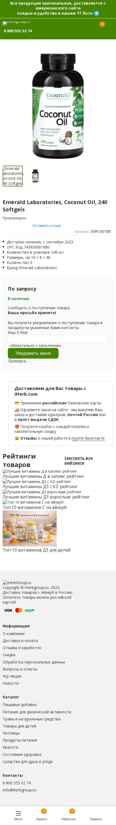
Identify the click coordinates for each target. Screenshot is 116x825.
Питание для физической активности (37, 711)
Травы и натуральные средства (31, 718)
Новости (11, 683)
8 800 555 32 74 (17, 782)
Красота (10, 747)
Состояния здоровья (22, 754)
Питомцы (11, 733)
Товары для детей (19, 726)
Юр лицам (12, 676)
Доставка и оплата (20, 640)
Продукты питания (20, 740)
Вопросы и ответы (20, 669)
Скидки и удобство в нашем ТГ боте (55, 13)
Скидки (9, 654)
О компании (14, 633)
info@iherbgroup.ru (19, 789)
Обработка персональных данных (34, 662)
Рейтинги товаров (19, 460)
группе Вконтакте (88, 438)
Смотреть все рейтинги (78, 460)
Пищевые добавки (19, 704)
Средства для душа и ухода (28, 761)
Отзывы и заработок (22, 647)
